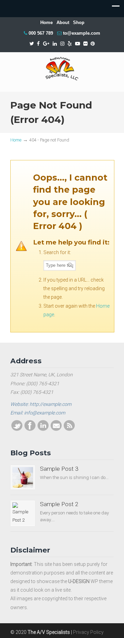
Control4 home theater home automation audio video (62, 68)
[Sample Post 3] (22, 477)
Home (46, 22)
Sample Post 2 (59, 504)
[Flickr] (85, 43)
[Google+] (46, 43)
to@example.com (81, 33)
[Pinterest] (93, 43)
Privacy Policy (88, 632)
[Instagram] (62, 43)
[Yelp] (69, 43)
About (62, 22)
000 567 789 (41, 33)
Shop (78, 22)
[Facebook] (38, 43)
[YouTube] (77, 43)
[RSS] (69, 429)
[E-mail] (56, 429)
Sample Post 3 (59, 468)
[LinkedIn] (55, 43)
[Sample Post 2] (22, 513)
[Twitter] (31, 43)
